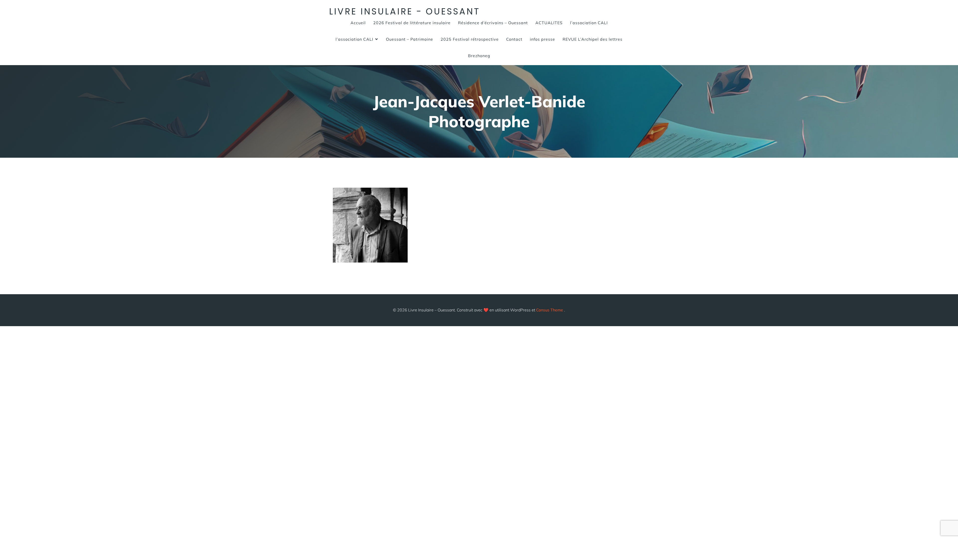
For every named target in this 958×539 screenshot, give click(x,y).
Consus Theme (549, 309)
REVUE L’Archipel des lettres (592, 39)
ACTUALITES (549, 22)
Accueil (358, 22)
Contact (514, 39)
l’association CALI (589, 22)
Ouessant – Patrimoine (409, 39)
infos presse (542, 39)
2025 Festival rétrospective (470, 39)
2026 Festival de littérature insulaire (412, 22)
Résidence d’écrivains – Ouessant (493, 22)
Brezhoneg (479, 55)
